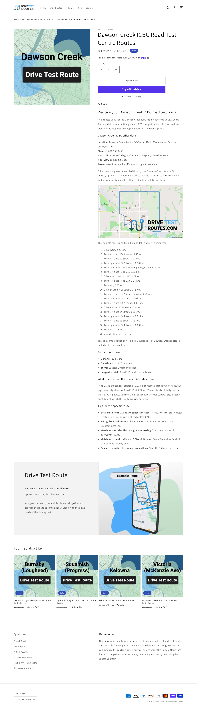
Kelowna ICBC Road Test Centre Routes (116, 600)
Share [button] (104, 103)
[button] (57, 8)
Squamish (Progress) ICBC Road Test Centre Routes (76, 601)
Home (16, 19)
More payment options (131, 97)
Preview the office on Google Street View (134, 164)
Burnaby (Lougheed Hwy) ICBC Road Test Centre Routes (32, 601)
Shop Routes (20, 646)
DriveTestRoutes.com (160, 701)
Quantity (101, 63)
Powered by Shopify (175, 701)
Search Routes (21, 641)
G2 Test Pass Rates (23, 657)
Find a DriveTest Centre (25, 662)
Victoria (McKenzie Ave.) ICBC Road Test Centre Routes (159, 601)
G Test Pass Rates (22, 652)
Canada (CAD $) (24, 699)
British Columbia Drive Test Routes (37, 19)
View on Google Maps (115, 159)
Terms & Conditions (23, 668)
